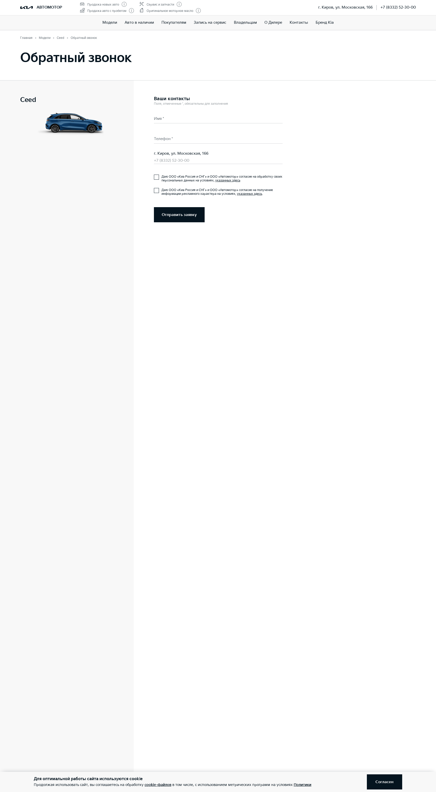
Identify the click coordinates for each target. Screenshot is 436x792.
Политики (302, 785)
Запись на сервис (210, 22)
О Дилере (273, 22)
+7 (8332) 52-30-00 (398, 7)
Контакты (299, 22)
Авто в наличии (139, 22)
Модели (109, 22)
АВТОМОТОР (49, 7)
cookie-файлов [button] (158, 785)
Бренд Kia (325, 22)
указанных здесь (227, 180)
